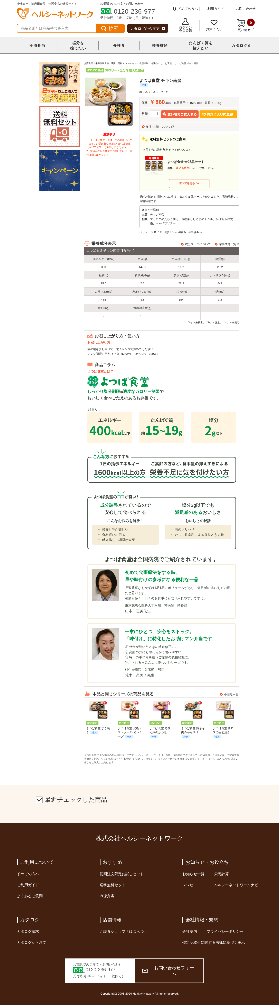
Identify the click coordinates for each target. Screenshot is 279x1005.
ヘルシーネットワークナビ (236, 885)
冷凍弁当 (37, 45)
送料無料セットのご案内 (168, 139)
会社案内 (189, 931)
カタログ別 (242, 45)
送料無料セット (112, 885)
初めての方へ (188, 8)
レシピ (187, 885)
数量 (145, 114)
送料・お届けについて (158, 126)
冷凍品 (154, 63)
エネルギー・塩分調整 (136, 63)
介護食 (119, 45)
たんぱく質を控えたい (201, 45)
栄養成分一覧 (227, 244)
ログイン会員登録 (185, 29)
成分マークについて (198, 244)
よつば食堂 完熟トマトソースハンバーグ (130, 732)
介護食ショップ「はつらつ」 (123, 931)
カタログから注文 (145, 29)
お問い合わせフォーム (174, 970)
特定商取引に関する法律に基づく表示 (213, 942)
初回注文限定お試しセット (122, 874)
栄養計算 (221, 874)
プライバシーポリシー (225, 931)
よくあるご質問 (30, 896)
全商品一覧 (231, 694)
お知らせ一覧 (193, 874)
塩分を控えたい (78, 45)
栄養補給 (160, 45)
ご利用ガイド (214, 8)
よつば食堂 (166, 63)
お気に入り (214, 29)
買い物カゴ (246, 26)
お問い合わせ (246, 8)
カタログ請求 (28, 931)
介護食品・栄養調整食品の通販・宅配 (103, 63)
